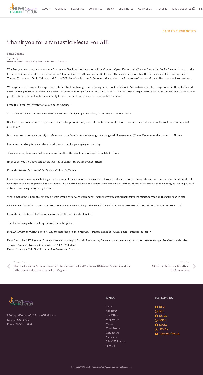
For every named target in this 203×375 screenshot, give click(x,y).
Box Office (112, 315)
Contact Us (112, 332)
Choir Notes (113, 328)
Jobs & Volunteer (115, 341)
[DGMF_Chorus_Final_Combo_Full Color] (23, 9)
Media (109, 324)
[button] (51, 8)
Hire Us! (110, 345)
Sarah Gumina (15, 53)
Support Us (112, 319)
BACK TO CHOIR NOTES (179, 31)
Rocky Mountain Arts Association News (49, 61)
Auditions (111, 311)
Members (111, 337)
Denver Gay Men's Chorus (18, 61)
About (109, 306)
